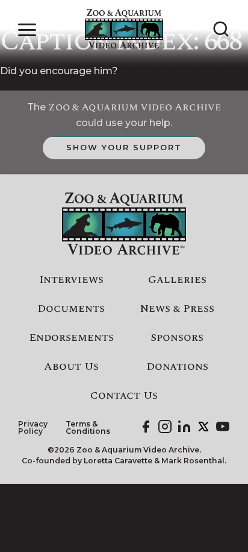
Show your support (123, 147)
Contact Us (124, 395)
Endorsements (71, 337)
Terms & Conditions (88, 428)
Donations (177, 366)
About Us (71, 366)
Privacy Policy (33, 428)
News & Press (177, 308)
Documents (71, 308)
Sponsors (176, 337)
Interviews (71, 279)
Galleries (177, 279)
